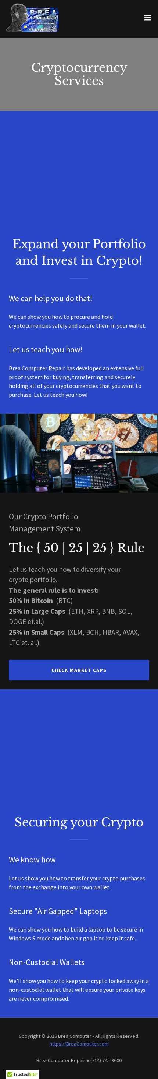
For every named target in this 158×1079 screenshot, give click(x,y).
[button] (147, 17)
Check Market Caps (79, 670)
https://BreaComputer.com (79, 1043)
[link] (32, 17)
